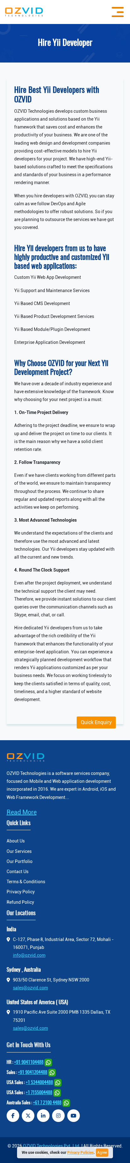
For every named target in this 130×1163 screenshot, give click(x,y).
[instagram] (58, 1115)
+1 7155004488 (39, 1093)
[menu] (116, 12)
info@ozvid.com (29, 955)
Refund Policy (20, 902)
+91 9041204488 (32, 1072)
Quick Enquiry (96, 722)
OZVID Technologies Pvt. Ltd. (51, 1145)
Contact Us (17, 871)
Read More (22, 812)
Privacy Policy (21, 891)
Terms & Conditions (26, 881)
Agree (102, 1152)
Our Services (19, 851)
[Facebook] (13, 1115)
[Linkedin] (43, 1115)
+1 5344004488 (39, 1083)
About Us (16, 840)
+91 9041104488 (29, 1062)
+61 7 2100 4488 (47, 1103)
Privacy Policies (80, 1152)
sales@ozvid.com (30, 987)
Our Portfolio (19, 861)
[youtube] (73, 1115)
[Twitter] (28, 1115)
